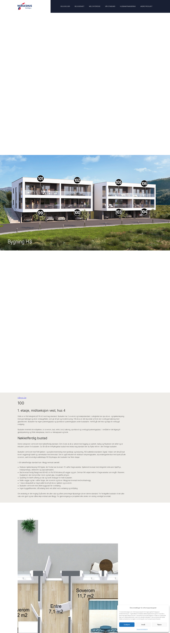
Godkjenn (127, 624)
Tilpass (159, 624)
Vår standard (110, 6)
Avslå (143, 624)
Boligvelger (65, 6)
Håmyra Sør (22, 398)
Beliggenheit (79, 6)
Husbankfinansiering (128, 6)
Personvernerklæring (142, 629)
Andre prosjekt (146, 6)
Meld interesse (94, 6)
